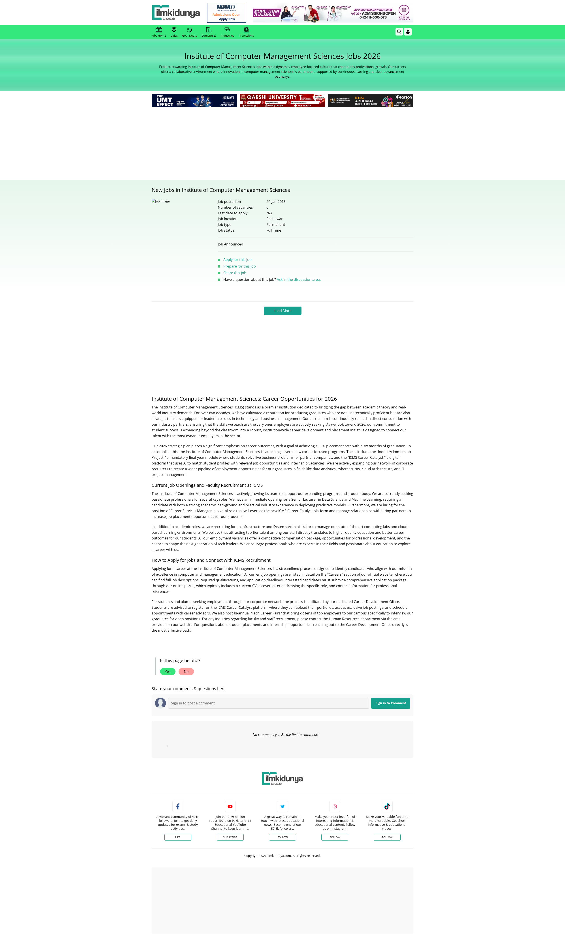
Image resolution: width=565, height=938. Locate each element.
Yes (168, 671)
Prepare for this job (239, 266)
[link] (226, 13)
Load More (283, 310)
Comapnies (209, 35)
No (186, 671)
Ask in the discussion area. (299, 279)
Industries (227, 35)
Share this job (234, 272)
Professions (246, 35)
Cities (174, 35)
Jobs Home (159, 35)
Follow (282, 837)
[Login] (408, 32)
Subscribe (230, 837)
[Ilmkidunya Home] (176, 12)
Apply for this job (237, 259)
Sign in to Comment (391, 703)
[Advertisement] (282, 141)
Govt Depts (189, 35)
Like (177, 837)
